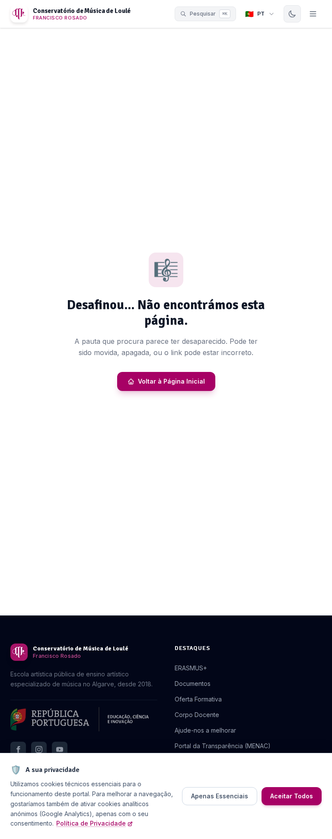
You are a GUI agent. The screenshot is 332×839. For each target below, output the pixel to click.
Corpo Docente (197, 714)
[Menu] (313, 13)
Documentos (193, 683)
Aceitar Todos (291, 796)
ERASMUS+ (191, 668)
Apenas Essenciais (219, 796)
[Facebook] (18, 749)
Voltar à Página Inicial (171, 381)
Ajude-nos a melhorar (205, 730)
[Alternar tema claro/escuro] (292, 13)
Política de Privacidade (91, 823)
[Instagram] (39, 749)
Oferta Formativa (198, 699)
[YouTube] (59, 749)
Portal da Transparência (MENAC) (223, 745)
